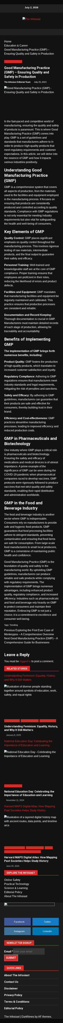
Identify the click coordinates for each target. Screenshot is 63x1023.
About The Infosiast (15, 896)
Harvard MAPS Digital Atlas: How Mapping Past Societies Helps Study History (30, 859)
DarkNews (28, 1016)
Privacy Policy (13, 995)
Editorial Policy (13, 892)
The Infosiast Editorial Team (17, 82)
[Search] (55, 32)
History (49, 848)
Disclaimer (11, 988)
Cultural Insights (12, 721)
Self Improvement (47, 721)
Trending (14, 625)
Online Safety (12, 879)
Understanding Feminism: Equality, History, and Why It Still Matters (31, 728)
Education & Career (13, 61)
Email (8, 951)
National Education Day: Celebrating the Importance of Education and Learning (29, 793)
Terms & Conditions (16, 1001)
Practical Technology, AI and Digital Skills (22, 852)
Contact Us (11, 981)
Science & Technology (14, 848)
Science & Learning (16, 888)
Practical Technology (16, 884)
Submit (11, 957)
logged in (25, 661)
